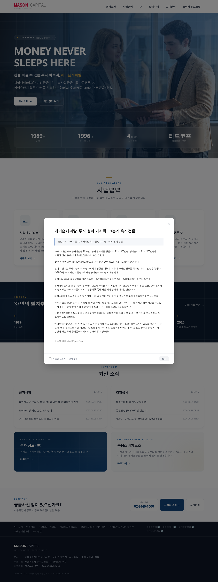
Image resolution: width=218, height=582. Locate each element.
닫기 (164, 358)
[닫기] (169, 223)
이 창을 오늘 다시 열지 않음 (64, 358)
